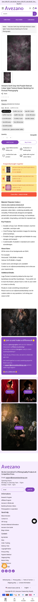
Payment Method (6, 554)
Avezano (18, 591)
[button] (2, 8)
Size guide (33, 135)
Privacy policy (17, 580)
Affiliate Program (6, 500)
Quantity (4, 134)
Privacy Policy (5, 552)
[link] (10, 371)
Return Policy (5, 560)
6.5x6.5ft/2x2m (30, 115)
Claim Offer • (19, 194)
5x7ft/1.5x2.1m (6, 115)
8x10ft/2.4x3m (29, 118)
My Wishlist (4, 537)
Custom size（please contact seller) (12, 129)
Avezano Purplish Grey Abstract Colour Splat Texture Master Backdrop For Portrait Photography (23, 176)
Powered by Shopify (27, 591)
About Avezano (5, 516)
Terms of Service (6, 563)
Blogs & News (5, 530)
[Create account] (30, 8)
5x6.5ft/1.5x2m (29, 111)
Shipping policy (12, 583)
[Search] (35, 14)
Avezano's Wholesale (7, 503)
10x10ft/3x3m (6, 122)
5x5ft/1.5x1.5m (17, 111)
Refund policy (7, 580)
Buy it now (28, 142)
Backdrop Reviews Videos (8, 506)
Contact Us (4, 519)
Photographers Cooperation (9, 509)
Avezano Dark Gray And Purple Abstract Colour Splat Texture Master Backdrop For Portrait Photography (23, 167)
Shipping (3, 104)
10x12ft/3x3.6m (18, 122)
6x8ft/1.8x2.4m (18, 115)
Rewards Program (6, 497)
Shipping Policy (5, 557)
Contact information (24, 583)
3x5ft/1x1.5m (6, 111)
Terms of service (28, 580)
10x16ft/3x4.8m (7, 126)
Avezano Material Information (10, 524)
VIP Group (4, 521)
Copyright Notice (6, 549)
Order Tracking (5, 543)
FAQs (2, 540)
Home (4, 26)
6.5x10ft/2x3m (6, 118)
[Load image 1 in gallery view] (7, 77)
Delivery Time (5, 546)
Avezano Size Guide (7, 527)
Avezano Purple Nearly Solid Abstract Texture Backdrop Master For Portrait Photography (23, 185)
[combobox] (19, 14)
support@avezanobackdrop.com (16, 478)
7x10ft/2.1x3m (18, 118)
